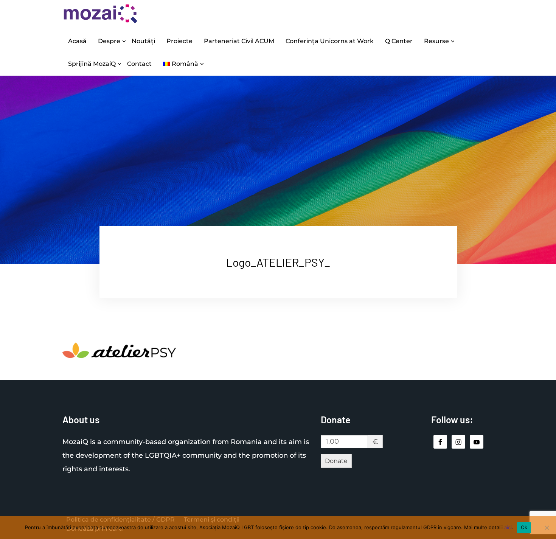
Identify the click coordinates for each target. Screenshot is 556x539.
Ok (524, 527)
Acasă (77, 41)
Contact (139, 63)
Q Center (399, 41)
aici (508, 527)
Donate (336, 460)
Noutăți (143, 41)
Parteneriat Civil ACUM (239, 41)
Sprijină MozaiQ (92, 63)
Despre (109, 41)
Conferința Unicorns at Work (330, 41)
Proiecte (179, 41)
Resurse (436, 41)
